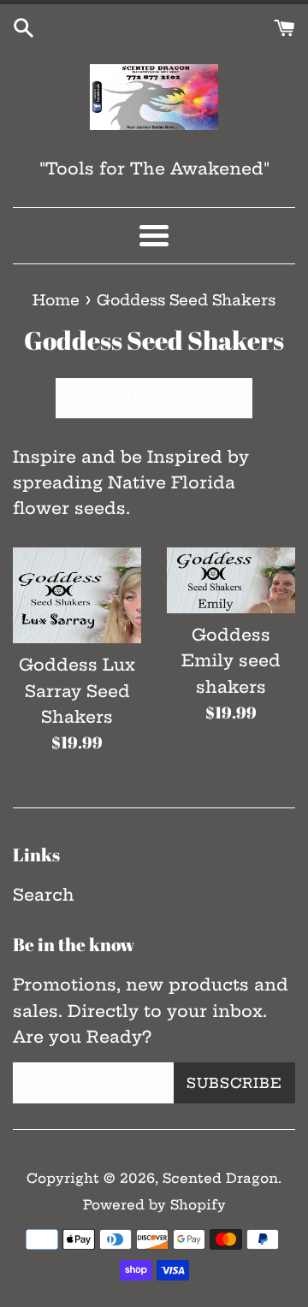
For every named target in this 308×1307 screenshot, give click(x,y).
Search (43, 894)
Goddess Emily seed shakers (231, 660)
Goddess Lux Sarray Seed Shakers (77, 690)
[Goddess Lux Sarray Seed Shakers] (77, 595)
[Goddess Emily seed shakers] (231, 580)
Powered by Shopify (154, 1205)
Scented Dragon (220, 1178)
